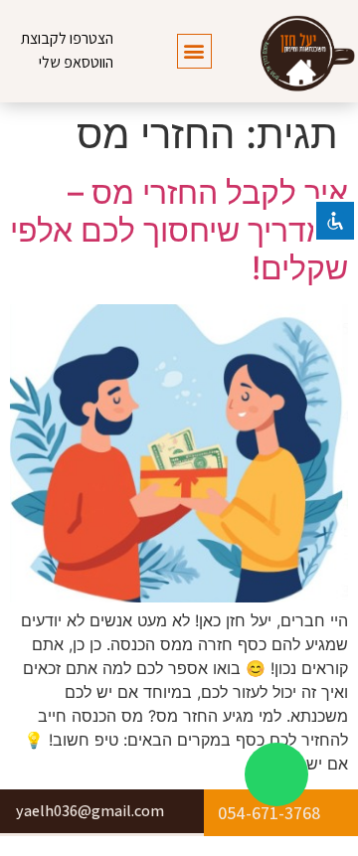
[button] (194, 51)
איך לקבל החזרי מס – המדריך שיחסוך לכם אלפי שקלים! (179, 230)
